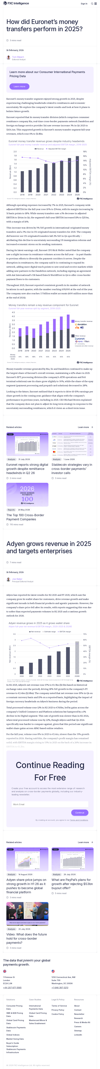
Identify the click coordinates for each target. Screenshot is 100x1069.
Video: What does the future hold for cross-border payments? (26, 938)
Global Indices (13, 1035)
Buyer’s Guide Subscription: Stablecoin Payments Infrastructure (16, 1047)
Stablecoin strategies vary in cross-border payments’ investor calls (72, 469)
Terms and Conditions (79, 820)
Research (78, 1018)
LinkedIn (78, 1035)
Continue (79, 812)
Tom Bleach (18, 57)
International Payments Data (36, 1007)
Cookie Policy (58, 1014)
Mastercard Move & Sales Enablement (38, 1021)
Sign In (84, 3)
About (77, 1006)
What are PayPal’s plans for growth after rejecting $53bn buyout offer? (72, 884)
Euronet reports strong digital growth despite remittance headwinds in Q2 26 (27, 469)
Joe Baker (17, 579)
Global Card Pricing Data (15, 1021)
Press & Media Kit (82, 1022)
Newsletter (79, 1014)
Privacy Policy (58, 1010)
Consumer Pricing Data (14, 1007)
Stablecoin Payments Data (16, 1029)
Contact (77, 1010)
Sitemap (78, 1031)
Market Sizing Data (15, 1039)
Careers (77, 1026)
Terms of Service (59, 1006)
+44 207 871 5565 (12, 987)
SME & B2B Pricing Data (14, 1014)
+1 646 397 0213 (60, 987)
